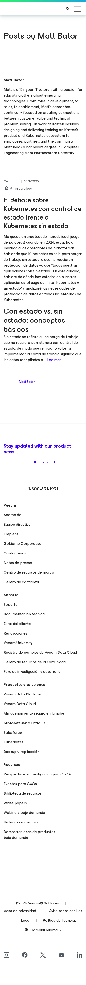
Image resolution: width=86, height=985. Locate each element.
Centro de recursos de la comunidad (35, 662)
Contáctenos (15, 553)
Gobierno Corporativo (22, 543)
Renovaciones (15, 633)
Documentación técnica (24, 614)
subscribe (40, 462)
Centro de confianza (21, 582)
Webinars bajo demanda (24, 812)
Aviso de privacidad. (20, 911)
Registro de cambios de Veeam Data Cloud (40, 652)
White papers (15, 803)
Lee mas (54, 359)
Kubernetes (13, 742)
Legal (25, 920)
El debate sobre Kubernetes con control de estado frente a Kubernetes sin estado (42, 213)
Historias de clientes (21, 822)
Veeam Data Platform (22, 694)
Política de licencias (59, 920)
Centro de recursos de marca (29, 572)
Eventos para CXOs (20, 784)
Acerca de (12, 515)
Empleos (11, 534)
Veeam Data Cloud (20, 703)
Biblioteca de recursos (23, 793)
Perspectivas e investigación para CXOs (37, 774)
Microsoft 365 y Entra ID (24, 723)
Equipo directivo (17, 524)
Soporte (10, 604)
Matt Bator (27, 382)
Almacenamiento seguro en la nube (34, 713)
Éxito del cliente (17, 623)
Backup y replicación (21, 751)
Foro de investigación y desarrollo (32, 671)
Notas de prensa (18, 563)
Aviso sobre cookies (65, 911)
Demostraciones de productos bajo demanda (29, 834)
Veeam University (18, 643)
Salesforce (13, 732)
